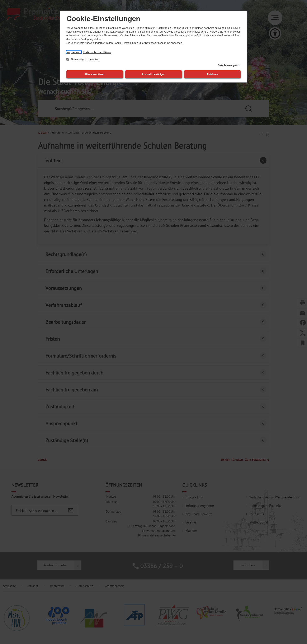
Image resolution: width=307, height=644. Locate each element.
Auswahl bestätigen (153, 74)
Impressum (73, 52)
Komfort (94, 59)
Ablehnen (212, 74)
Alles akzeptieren (94, 74)
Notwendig (77, 59)
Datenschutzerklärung (97, 52)
